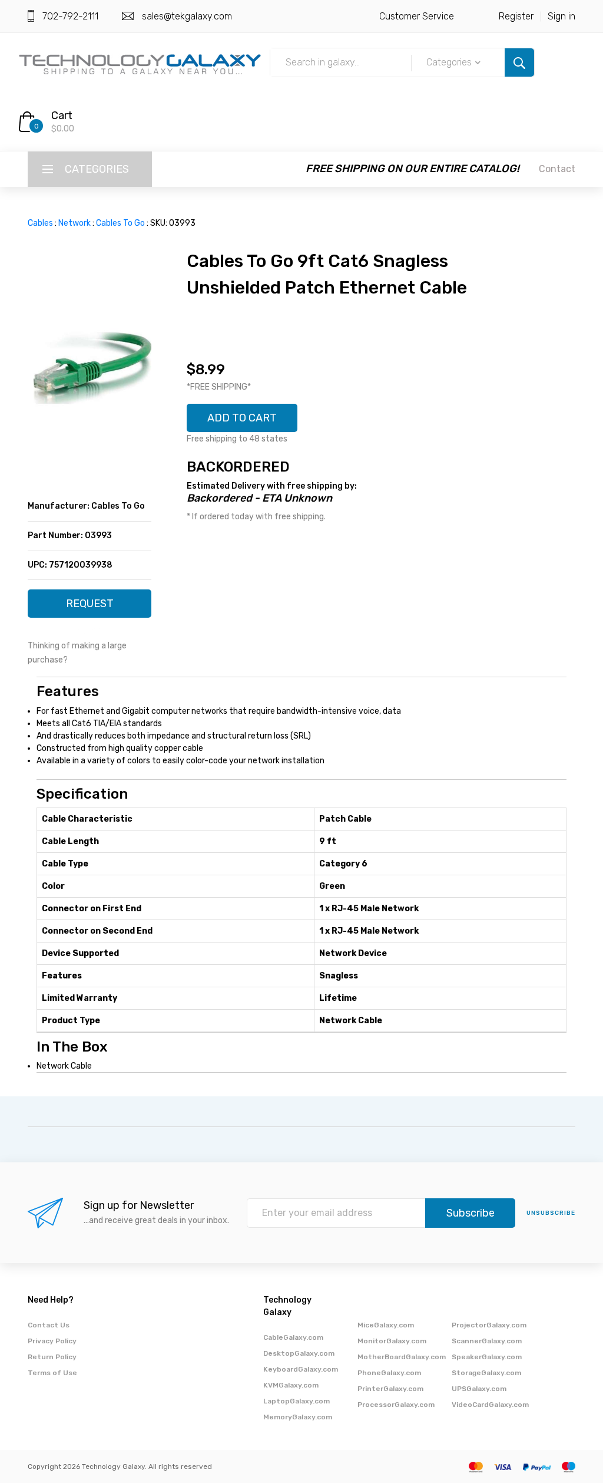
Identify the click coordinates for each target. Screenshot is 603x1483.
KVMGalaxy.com (291, 1385)
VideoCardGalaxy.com (490, 1404)
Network (74, 223)
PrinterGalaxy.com (390, 1389)
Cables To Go (120, 223)
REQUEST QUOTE (90, 607)
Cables (40, 223)
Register (516, 16)
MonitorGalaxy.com (391, 1341)
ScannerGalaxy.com (487, 1341)
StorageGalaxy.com (486, 1373)
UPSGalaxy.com (479, 1389)
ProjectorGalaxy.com (489, 1325)
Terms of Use (52, 1373)
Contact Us (48, 1325)
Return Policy (52, 1357)
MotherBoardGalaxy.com (401, 1357)
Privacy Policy (52, 1341)
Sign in (561, 16)
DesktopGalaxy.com (298, 1353)
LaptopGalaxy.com (296, 1401)
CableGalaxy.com (293, 1337)
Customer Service (416, 16)
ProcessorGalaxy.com (396, 1404)
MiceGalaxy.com (385, 1325)
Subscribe (470, 1213)
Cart (61, 115)
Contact (557, 168)
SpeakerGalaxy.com (487, 1357)
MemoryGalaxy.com (297, 1417)
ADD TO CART (242, 417)
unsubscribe (550, 1213)
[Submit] (519, 62)
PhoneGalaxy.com (389, 1373)
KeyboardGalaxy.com (300, 1369)
